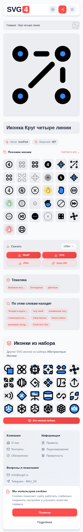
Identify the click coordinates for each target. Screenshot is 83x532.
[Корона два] (74, 409)
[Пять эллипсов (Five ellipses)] (22, 382)
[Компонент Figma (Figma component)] (48, 382)
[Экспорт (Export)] (74, 382)
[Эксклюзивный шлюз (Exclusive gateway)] (22, 395)
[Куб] (61, 409)
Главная (11, 25)
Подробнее (44, 522)
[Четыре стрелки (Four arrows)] (74, 369)
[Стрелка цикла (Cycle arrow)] (61, 395)
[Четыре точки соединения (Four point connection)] (35, 369)
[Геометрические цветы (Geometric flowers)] (22, 369)
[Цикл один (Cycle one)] (74, 395)
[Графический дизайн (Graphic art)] (8, 369)
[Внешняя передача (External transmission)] (61, 382)
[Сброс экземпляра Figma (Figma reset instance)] (35, 382)
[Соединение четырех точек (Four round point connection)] (48, 369)
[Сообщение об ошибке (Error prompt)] (8, 395)
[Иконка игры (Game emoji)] (61, 369)
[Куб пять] (48, 409)
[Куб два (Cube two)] (22, 409)
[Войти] (62, 9)
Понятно (45, 512)
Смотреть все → (70, 152)
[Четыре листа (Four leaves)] (8, 382)
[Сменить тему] (53, 9)
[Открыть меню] (72, 9)
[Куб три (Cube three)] (35, 409)
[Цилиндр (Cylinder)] (48, 395)
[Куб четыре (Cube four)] (8, 409)
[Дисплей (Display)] (35, 395)
